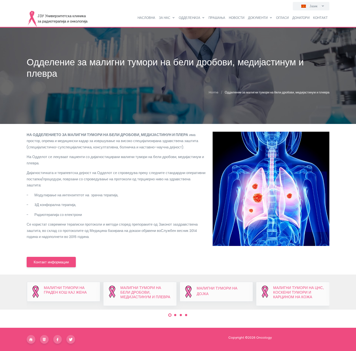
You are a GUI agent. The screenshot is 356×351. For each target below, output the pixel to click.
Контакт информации (51, 262)
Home (213, 92)
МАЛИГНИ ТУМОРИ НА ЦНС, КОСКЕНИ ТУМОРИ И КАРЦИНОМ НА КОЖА (298, 292)
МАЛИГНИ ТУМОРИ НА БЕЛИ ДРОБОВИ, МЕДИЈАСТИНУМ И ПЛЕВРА (145, 292)
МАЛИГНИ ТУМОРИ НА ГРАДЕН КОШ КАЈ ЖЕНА (65, 290)
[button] (170, 315)
